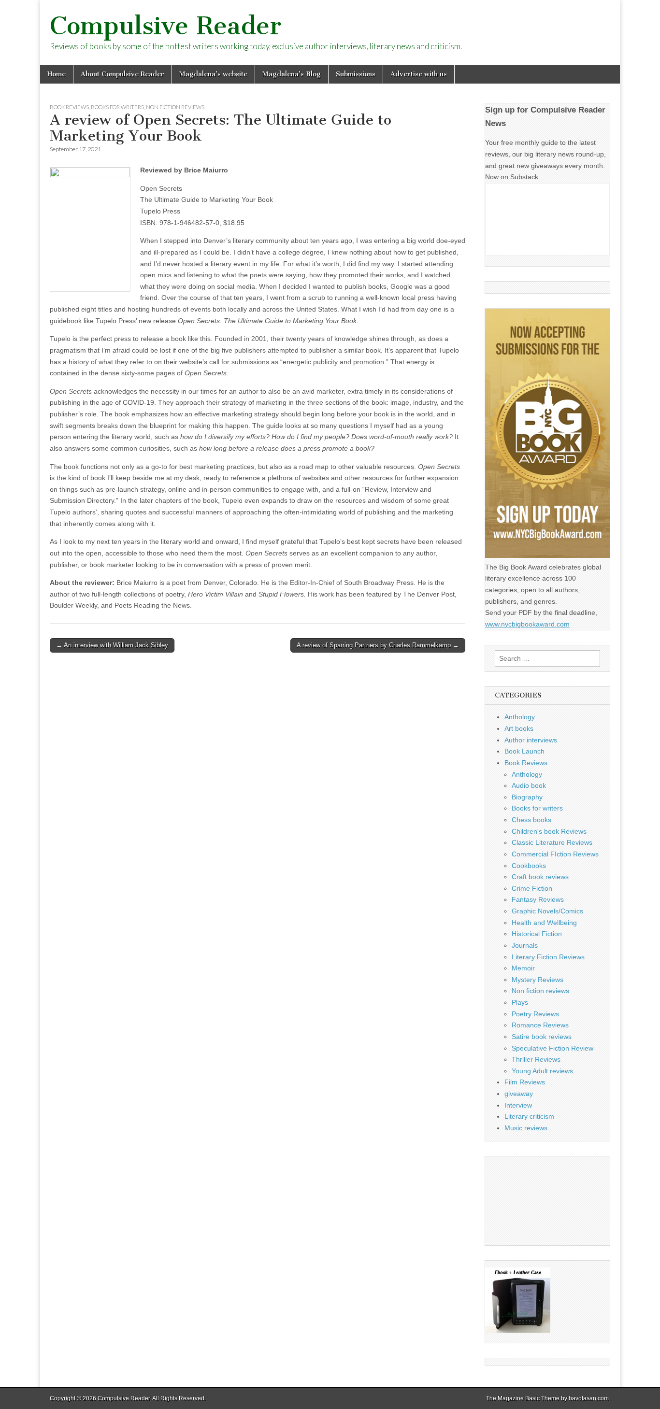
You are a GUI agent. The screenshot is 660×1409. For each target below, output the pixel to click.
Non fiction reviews (175, 107)
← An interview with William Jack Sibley (112, 645)
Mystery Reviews (537, 979)
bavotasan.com (589, 1398)
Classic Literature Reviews (552, 842)
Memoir (523, 968)
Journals (525, 945)
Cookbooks (529, 865)
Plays (520, 1002)
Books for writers (117, 107)
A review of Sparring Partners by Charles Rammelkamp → (378, 645)
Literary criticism (529, 1116)
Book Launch (524, 751)
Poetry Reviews (535, 1014)
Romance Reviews (540, 1025)
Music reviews (525, 1128)
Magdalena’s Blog (291, 74)
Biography (527, 797)
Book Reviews (69, 107)
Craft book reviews (540, 877)
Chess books (531, 820)
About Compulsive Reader (122, 74)
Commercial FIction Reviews (555, 854)
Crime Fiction (532, 888)
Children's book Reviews (549, 831)
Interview (518, 1105)
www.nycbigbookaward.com (527, 624)
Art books (518, 728)
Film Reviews (524, 1082)
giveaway (518, 1093)
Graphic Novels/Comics (547, 911)
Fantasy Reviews (538, 899)
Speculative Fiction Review (552, 1048)
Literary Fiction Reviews (548, 957)
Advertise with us (418, 74)
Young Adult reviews (542, 1071)
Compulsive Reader (165, 26)
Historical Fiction (537, 934)
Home (56, 74)
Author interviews (530, 740)
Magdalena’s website (213, 74)
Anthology (519, 717)
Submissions (355, 74)
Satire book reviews (542, 1036)
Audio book (529, 785)
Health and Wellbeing (544, 922)
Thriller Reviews (536, 1059)
